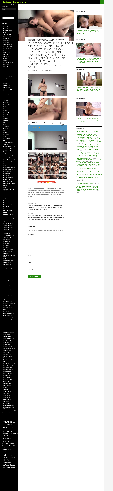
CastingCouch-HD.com (8, 227)
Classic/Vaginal (32, 40)
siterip (13, 465)
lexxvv (41, 70)
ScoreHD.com (6, 381)
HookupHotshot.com (8, 293)
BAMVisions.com (7, 192)
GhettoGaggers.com (7, 280)
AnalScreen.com (6, 179)
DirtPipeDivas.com (7, 247)
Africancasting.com (7, 155)
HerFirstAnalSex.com (8, 288)
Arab (4, 98)
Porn (44, 194)
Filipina (5, 114)
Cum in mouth (6, 46)
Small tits (5, 85)
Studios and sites (6, 142)
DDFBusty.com (6, 241)
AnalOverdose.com (7, 177)
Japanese (5, 126)
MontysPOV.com (7, 344)
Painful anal (49, 40)
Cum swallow (6, 48)
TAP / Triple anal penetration (9, 89)
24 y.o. (39, 188)
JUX (4, 309)
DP (4, 58)
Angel (49, 188)
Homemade (5, 66)
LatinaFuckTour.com (7, 317)
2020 (35, 188)
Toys (7, 467)
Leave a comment (50, 70)
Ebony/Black (6, 112)
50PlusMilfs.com (7, 148)
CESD (4, 231)
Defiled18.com (6, 243)
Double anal (6, 56)
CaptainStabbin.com (7, 225)
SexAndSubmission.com (8, 383)
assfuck (10, 430)
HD (59, 192)
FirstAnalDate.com (7, 272)
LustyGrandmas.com (7, 332)
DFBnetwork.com (7, 245)
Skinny (4, 83)
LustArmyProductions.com (9, 329)
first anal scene (6, 449)
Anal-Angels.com (7, 161)
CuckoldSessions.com (8, 235)
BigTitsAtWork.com (7, 198)
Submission (5, 87)
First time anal (41, 40)
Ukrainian (5, 138)
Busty (42, 192)
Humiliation (5, 68)
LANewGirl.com (6, 315)
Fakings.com (6, 266)
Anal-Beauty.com (7, 163)
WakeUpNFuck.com (7, 403)
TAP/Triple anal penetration (8, 410)
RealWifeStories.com (7, 377)
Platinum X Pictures (7, 365)
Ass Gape (5, 431)
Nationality (4, 96)
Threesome (5, 94)
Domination (6, 54)
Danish (4, 108)
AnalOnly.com (6, 175)
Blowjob (58, 39)
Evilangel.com (6, 253)
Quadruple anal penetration (9, 80)
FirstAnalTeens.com (7, 276)
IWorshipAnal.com (7, 301)
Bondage (5, 40)
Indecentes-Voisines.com (8, 297)
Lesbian (5, 70)
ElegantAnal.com (7, 251)
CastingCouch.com (7, 229)
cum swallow (5, 445)
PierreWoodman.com (8, 363)
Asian (4, 100)
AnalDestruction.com (8, 167)
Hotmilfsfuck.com (7, 295)
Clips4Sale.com (6, 233)
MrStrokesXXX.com (7, 346)
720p (4, 422)
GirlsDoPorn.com (7, 282)
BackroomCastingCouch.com (38, 39)
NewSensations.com (7, 352)
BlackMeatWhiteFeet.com (9, 206)
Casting (63, 39)
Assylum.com (6, 185)
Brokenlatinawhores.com (8, 220)
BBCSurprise (6, 194)
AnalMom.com (6, 173)
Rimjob (50, 194)
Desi (4, 110)
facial (4, 447)
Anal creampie (6, 30)
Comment (31, 234)
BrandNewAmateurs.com (8, 210)
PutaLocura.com (7, 375)
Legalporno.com (6, 321)
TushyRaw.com (6, 397)
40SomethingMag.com (8, 146)
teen (4, 467)
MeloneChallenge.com (8, 336)
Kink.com (5, 311)
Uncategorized (5, 412)
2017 (3, 424)
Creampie (54, 192)
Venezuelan (5, 140)
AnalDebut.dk (6, 165)
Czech (4, 106)
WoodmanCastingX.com (8, 407)
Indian (4, 122)
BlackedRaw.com (7, 204)
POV (3, 465)
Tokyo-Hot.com (6, 389)
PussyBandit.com (7, 373)
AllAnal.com (6, 157)
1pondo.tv (5, 144)
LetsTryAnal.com (7, 325)
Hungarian (5, 120)
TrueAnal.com (6, 391)
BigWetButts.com (7, 200)
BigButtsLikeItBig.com (8, 196)
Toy (30, 196)
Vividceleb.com (6, 401)
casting (48, 192)
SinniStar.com (6, 385)
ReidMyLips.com (7, 379)
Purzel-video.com (7, 371)
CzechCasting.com (7, 237)
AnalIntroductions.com (8, 169)
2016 (14, 422)
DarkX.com (5, 239)
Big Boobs (48, 190)
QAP (4, 78)
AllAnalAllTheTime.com (8, 159)
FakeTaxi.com (6, 264)
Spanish (5, 134)
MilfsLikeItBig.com (7, 340)
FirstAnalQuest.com (7, 274)
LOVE (4, 327)
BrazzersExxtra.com (7, 214)
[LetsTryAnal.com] (11, 467)
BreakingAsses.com (7, 216)
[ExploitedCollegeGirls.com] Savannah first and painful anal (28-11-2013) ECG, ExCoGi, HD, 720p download (88, 31)
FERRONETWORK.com (8, 270)
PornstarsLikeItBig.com (8, 369)
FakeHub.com (6, 262)
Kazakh (5, 128)
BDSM (4, 32)
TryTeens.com (6, 393)
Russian (5, 132)
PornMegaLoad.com (7, 367)
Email (30, 262)
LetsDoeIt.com (6, 323)
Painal (30, 194)
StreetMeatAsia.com (7, 387)
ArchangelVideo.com (7, 181)
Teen (4, 92)
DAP (4, 50)
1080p (30, 188)
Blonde (8, 435)
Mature (5, 72)
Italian (4, 124)
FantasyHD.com (6, 268)
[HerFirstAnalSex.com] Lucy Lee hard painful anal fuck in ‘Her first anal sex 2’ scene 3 (89, 182)
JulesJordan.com (7, 307)
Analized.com (6, 171)
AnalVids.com (5, 429)
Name (30, 255)
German (5, 118)
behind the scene (7, 34)
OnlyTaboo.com (6, 359)
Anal (44, 188)
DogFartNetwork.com (8, 249)
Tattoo (60, 194)
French (4, 116)
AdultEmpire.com (7, 153)
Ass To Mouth (57, 188)
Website (30, 269)
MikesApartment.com (8, 338)
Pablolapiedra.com (7, 361)
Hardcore (5, 455)
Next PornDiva (6, 354)
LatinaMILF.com (6, 319)
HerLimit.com (6, 290)
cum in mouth (10, 443)
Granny (5, 64)
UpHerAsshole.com (7, 399)
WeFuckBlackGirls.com (8, 405)
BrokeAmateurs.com (7, 218)
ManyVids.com (6, 334)
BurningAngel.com (7, 223)
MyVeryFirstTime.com (8, 348)
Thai (4, 136)
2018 (7, 424)
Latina (4, 130)
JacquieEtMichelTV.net (8, 303)
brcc (30, 192)
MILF (4, 74)
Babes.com (5, 187)
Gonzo (13, 452)
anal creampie (10, 427)
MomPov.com (6, 342)
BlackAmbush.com (7, 202)
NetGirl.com (6, 350)
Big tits (55, 190)
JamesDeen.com (6, 305)
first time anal (6, 452)
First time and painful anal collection (14, 2)
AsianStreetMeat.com (8, 183)
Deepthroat (5, 52)
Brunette (36, 192)
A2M (29, 39)
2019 (9, 424)
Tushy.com (5, 395)
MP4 (64, 192)
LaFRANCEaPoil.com (7, 313)
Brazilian (5, 102)
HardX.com (5, 286)
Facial (4, 60)
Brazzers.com (6, 212)
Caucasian (5, 104)
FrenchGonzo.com (7, 278)
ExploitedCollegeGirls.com (9, 255)
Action (3, 26)
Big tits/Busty (51, 39)
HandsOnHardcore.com (8, 284)
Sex (55, 194)
